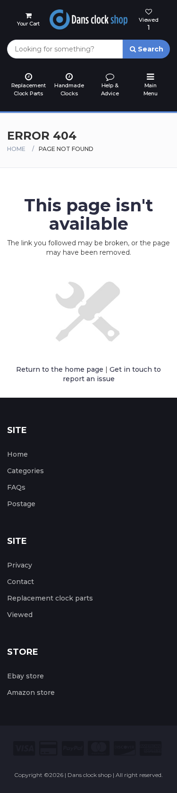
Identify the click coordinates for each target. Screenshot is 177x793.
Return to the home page (59, 369)
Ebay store (25, 676)
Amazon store (31, 692)
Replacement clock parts (50, 598)
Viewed (20, 614)
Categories (25, 471)
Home (16, 148)
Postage (21, 504)
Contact (20, 581)
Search (149, 49)
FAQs (16, 487)
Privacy (19, 565)
